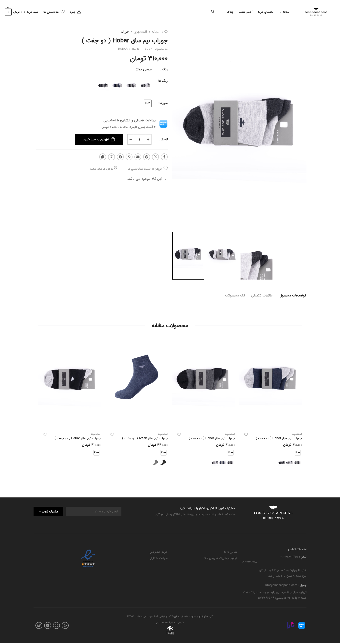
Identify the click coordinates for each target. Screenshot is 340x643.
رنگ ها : (162, 80)
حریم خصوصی (158, 551)
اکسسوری (140, 31)
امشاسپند (230, 434)
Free (147, 103)
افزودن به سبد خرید (96, 139)
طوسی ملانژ (143, 69)
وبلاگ (230, 12)
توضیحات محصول (293, 295)
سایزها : (163, 103)
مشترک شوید (50, 511)
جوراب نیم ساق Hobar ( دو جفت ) (279, 438)
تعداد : (163, 139)
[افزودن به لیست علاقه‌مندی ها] (246, 435)
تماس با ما (230, 551)
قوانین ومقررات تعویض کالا (220, 558)
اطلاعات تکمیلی (262, 295)
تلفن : (302, 556)
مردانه (286, 12)
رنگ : (164, 69)
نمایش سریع (271, 422)
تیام (158, 622)
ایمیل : (301, 585)
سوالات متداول (159, 558)
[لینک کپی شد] (102, 156)
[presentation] (298, 406)
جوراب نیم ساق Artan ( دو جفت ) (145, 438)
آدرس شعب (245, 12)
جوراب (125, 31)
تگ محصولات (235, 295)
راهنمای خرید (265, 12)
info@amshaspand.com (281, 585)
